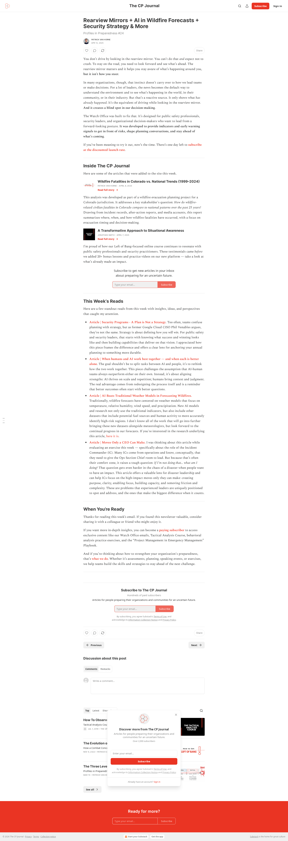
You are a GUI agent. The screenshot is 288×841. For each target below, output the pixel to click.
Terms (36, 836)
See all (90, 789)
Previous (96, 645)
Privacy (28, 836)
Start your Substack (137, 836)
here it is (111, 436)
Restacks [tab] (105, 669)
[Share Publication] (247, 6)
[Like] (86, 50)
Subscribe (260, 6)
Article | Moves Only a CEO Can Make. (117, 442)
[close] (176, 714)
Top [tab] (87, 710)
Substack (254, 836)
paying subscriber (171, 530)
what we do (100, 558)
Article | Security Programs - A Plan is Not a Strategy (127, 322)
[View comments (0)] (94, 50)
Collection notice (48, 836)
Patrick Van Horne (100, 39)
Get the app (157, 836)
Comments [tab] (91, 669)
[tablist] (97, 669)
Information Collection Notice (143, 772)
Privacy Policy (169, 772)
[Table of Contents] (3, 420)
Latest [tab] (95, 710)
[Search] (239, 6)
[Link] (78, 165)
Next (194, 645)
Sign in (277, 6)
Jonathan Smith (106, 235)
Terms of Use (160, 768)
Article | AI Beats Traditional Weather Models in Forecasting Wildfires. (140, 395)
